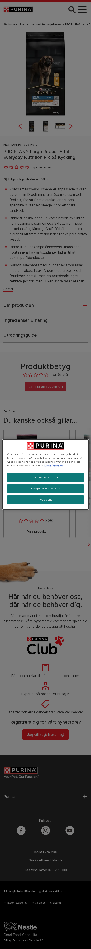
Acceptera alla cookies (45, 488)
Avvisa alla (45, 499)
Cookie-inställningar (45, 477)
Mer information (53, 465)
